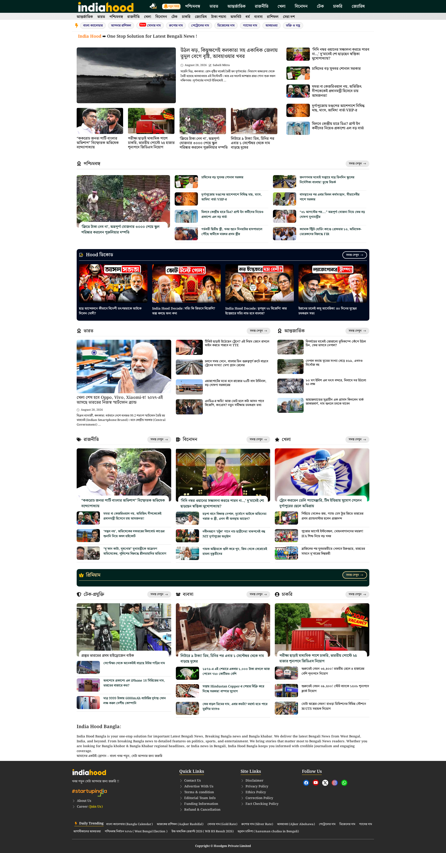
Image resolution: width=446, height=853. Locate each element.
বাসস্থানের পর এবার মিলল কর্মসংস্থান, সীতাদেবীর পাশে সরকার (329, 197)
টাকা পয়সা (218, 17)
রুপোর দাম (176, 25)
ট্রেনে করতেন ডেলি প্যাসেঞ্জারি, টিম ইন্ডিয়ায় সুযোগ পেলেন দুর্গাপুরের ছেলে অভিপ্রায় (320, 503)
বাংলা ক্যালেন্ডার (93, 25)
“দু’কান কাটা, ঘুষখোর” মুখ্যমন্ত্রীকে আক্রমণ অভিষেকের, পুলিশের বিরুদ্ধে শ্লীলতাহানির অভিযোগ (134, 551)
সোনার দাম (150, 25)
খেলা (281, 6)
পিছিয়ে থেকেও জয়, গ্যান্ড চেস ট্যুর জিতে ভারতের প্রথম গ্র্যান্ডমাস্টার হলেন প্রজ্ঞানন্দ (332, 516)
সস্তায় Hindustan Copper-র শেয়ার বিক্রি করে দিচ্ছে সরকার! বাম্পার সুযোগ (233, 689)
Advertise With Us (198, 786)
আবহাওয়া (272, 25)
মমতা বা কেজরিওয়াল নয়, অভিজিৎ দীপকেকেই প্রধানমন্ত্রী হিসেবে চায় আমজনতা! (337, 91)
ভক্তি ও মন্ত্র (293, 25)
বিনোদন (301, 6)
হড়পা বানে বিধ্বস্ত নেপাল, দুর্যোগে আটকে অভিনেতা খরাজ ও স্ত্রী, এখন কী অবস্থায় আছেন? (234, 516)
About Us (84, 800)
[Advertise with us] (153, 6)
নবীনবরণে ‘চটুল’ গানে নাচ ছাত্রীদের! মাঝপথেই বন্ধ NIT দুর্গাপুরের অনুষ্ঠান (234, 534)
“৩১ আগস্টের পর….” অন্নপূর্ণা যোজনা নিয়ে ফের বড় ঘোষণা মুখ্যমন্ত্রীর (332, 215)
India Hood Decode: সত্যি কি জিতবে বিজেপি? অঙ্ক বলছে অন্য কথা (183, 311)
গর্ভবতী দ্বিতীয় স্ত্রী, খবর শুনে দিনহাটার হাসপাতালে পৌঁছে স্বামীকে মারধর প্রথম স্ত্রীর (231, 232)
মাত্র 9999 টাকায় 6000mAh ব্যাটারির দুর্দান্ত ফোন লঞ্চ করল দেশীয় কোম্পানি (134, 701)
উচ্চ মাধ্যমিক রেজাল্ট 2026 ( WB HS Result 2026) (202, 831)
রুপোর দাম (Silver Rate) (257, 824)
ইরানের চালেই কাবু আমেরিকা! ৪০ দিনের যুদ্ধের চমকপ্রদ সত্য (327, 311)
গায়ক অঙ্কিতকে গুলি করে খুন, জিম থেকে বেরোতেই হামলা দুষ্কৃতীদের (235, 551)
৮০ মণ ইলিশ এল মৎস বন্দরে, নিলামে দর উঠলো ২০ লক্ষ (336, 382)
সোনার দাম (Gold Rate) (222, 824)
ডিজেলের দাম (226, 25)
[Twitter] (325, 783)
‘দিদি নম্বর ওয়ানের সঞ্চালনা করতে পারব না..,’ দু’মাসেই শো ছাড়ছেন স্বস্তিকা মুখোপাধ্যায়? (340, 54)
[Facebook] (306, 783)
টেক (320, 6)
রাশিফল (273, 17)
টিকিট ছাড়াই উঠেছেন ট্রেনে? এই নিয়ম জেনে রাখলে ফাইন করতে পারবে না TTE (237, 343)
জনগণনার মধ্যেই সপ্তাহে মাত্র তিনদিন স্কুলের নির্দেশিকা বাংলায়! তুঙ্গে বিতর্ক (327, 180)
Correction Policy (259, 798)
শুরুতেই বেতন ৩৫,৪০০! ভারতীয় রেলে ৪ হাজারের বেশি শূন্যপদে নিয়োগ (333, 671)
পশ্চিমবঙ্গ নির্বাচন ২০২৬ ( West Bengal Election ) (136, 831)
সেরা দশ (289, 17)
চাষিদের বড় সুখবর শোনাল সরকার (336, 69)
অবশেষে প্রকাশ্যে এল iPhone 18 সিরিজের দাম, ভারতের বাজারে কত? (134, 683)
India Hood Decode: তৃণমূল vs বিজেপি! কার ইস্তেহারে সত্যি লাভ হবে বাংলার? (256, 311)
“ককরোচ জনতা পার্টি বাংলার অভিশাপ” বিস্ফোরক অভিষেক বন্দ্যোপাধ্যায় (98, 143)
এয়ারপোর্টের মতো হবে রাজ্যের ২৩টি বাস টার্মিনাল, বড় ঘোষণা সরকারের (235, 383)
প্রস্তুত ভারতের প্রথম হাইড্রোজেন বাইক (107, 656)
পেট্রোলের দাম (200, 25)
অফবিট (235, 17)
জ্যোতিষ (358, 6)
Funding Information (201, 803)
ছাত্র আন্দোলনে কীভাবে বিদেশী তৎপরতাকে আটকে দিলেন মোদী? (110, 311)
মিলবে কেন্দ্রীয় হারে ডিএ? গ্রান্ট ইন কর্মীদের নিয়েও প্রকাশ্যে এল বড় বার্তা (338, 126)
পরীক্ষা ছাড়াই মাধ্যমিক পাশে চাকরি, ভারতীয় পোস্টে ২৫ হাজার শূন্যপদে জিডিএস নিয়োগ (151, 143)
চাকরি (337, 6)
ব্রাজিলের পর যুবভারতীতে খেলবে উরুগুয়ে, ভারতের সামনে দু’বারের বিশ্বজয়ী (333, 551)
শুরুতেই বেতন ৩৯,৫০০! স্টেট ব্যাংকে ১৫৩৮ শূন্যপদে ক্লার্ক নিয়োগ (335, 689)
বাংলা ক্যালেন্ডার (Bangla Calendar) (129, 824)
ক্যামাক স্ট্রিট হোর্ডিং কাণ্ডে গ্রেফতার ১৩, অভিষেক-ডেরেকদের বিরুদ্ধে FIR (330, 232)
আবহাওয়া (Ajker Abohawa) (296, 824)
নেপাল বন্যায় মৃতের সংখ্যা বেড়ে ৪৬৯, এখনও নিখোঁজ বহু (334, 362)
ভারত (214, 6)
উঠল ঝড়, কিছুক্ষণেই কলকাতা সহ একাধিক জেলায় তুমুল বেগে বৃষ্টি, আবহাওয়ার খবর (229, 53)
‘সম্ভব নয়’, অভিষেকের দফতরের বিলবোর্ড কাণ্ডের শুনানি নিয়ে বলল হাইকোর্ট (133, 534)
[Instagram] (335, 783)
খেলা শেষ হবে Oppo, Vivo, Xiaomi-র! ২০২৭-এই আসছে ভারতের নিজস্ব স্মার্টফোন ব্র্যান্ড (120, 400)
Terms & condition (199, 792)
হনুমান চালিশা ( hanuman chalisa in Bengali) (268, 831)
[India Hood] (106, 6)
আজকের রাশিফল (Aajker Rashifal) (180, 824)
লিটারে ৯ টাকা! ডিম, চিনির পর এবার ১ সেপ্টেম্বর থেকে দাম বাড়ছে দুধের (252, 143)
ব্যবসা (258, 17)
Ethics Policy (256, 792)
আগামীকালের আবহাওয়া (87, 831)
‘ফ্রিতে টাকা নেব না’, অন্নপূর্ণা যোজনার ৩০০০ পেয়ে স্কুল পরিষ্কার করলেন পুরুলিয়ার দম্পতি (204, 143)
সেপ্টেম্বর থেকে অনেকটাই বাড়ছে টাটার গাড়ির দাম (134, 663)
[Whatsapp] (344, 783)
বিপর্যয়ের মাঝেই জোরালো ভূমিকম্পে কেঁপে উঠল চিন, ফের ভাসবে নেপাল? (336, 343)
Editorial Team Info (200, 798)
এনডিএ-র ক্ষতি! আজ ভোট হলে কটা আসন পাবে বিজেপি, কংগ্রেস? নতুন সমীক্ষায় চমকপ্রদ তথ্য (234, 403)
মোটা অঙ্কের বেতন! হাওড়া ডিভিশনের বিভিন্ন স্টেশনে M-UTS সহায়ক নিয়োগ (334, 706)
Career (90, 806)
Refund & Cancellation (202, 809)
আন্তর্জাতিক (236, 6)
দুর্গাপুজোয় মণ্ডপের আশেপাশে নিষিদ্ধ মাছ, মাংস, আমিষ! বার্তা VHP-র (338, 108)
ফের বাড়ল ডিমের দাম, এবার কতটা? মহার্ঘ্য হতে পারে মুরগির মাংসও (235, 707)
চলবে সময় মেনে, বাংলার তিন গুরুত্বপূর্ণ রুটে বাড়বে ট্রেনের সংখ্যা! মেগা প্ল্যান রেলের (236, 363)
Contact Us (192, 780)
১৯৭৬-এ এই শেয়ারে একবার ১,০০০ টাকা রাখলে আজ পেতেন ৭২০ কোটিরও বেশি (236, 671)
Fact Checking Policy (262, 803)
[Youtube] (316, 783)
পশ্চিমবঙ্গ (192, 6)
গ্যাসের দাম (250, 25)
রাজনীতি (261, 6)
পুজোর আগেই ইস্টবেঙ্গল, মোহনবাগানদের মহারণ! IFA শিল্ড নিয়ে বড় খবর (332, 534)
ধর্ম (248, 17)
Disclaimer (254, 780)
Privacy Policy (257, 786)
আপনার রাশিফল (121, 25)
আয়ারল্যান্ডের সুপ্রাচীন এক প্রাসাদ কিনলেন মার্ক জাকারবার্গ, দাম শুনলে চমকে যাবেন (335, 401)
